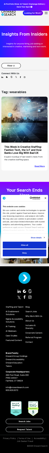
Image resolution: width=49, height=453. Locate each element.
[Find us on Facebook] (20, 77)
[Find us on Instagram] (24, 77)
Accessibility (39, 438)
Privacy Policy (9, 438)
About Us (29, 321)
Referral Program (33, 337)
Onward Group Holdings (16, 356)
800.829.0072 (12, 390)
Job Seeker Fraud (25, 441)
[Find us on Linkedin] (2, 77)
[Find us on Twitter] (16, 77)
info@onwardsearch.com (17, 387)
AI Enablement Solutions (12, 313)
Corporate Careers (33, 333)
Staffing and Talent (14, 307)
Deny (24, 253)
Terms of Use (24, 438)
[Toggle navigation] (46, 13)
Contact (29, 342)
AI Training (10, 326)
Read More (40, 166)
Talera (9, 366)
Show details (36, 237)
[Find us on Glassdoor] (11, 77)
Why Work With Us (33, 316)
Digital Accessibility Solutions (14, 320)
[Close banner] (45, 198)
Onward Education (14, 363)
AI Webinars (11, 331)
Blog (27, 307)
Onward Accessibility (15, 359)
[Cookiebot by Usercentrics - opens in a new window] (30, 198)
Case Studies (11, 335)
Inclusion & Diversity (30, 326)
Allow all (24, 245)
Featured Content (14, 340)
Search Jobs (31, 311)
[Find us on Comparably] (7, 77)
